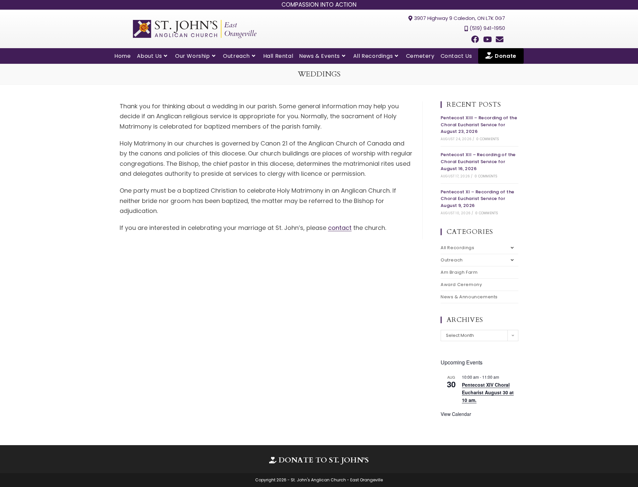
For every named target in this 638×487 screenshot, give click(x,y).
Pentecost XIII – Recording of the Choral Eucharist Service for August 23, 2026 (479, 125)
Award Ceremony (461, 284)
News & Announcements (469, 297)
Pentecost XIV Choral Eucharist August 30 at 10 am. (488, 392)
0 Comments (487, 139)
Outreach (452, 260)
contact (340, 228)
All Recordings (457, 247)
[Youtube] (487, 39)
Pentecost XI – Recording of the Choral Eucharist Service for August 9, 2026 (477, 199)
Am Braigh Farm (459, 272)
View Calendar (456, 414)
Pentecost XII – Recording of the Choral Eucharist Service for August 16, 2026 (478, 161)
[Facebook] (475, 39)
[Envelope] (499, 39)
